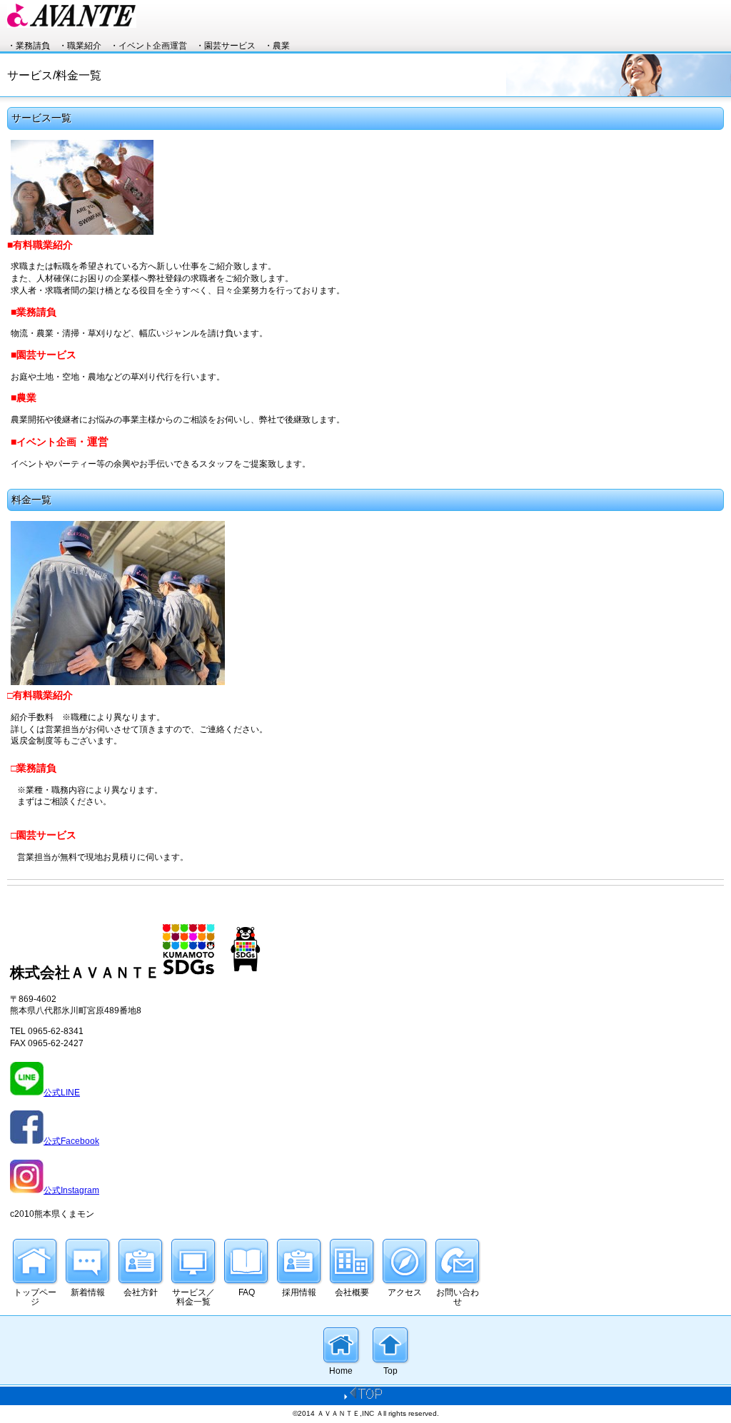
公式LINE (62, 1093)
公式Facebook (71, 1141)
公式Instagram (71, 1190)
